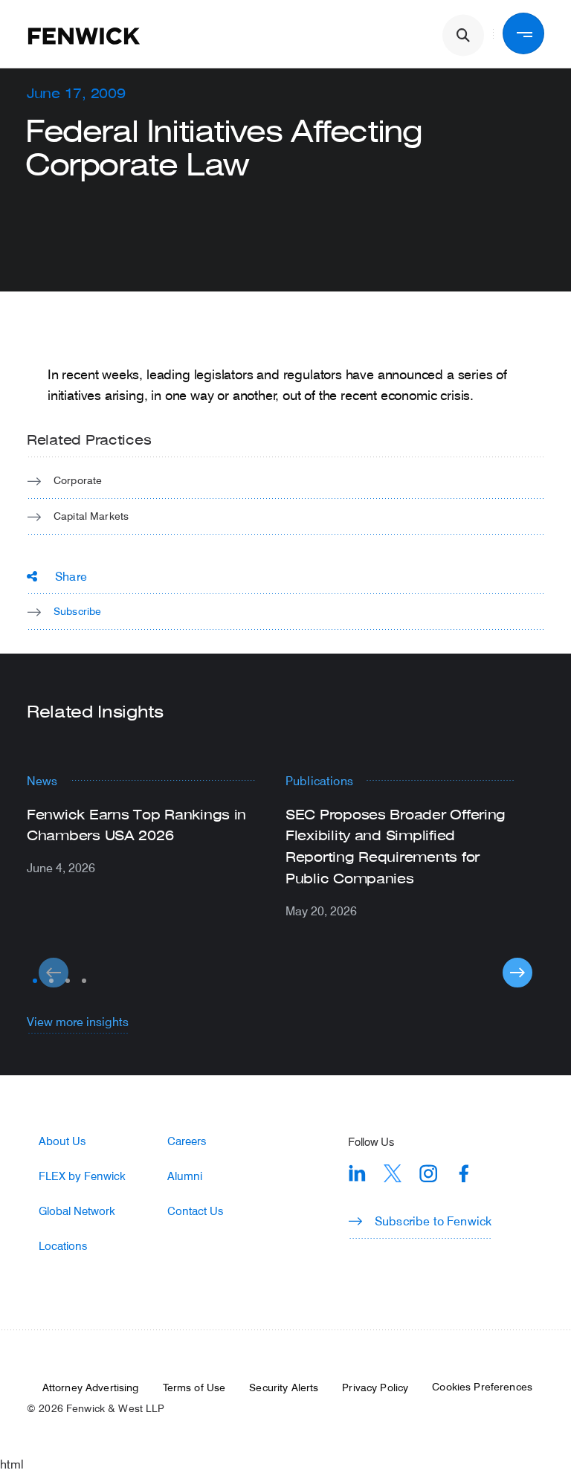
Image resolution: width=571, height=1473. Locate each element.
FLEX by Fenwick (82, 1176)
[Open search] (463, 36)
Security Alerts (283, 1387)
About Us (62, 1141)
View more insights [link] (78, 1021)
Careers (186, 1141)
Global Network (77, 1211)
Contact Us (195, 1211)
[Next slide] (517, 972)
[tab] (35, 981)
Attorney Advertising (90, 1387)
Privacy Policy (375, 1387)
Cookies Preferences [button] (482, 1386)
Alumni (184, 1176)
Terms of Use (194, 1387)
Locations (63, 1246)
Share (71, 576)
